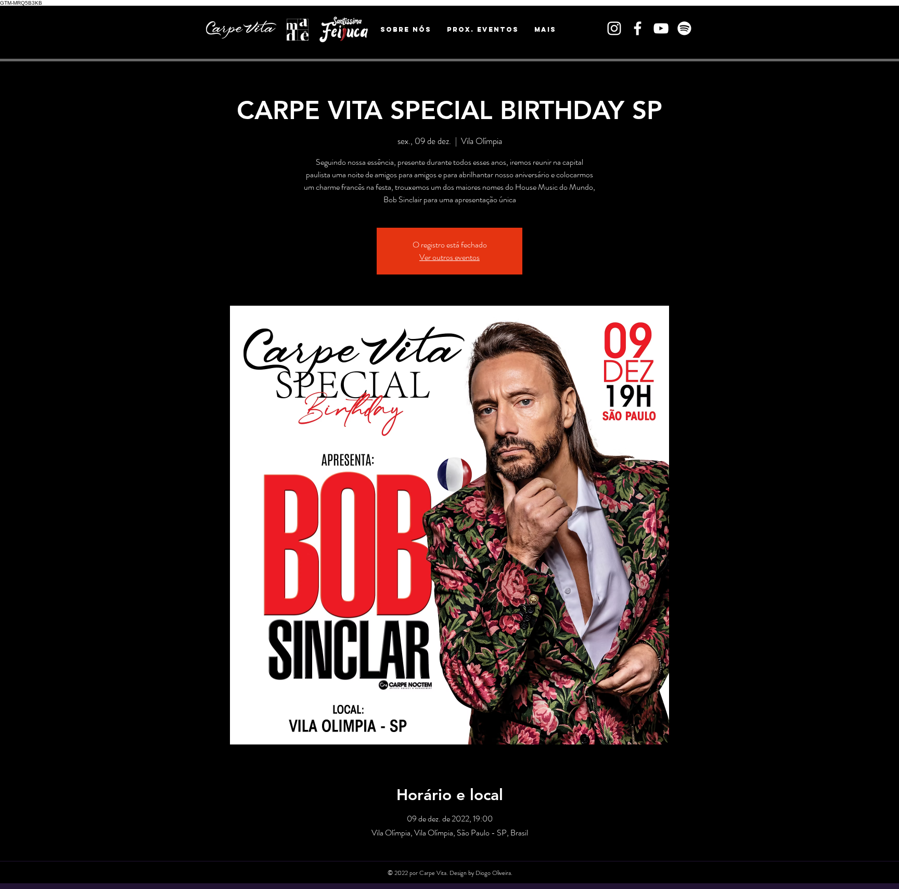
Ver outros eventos (449, 257)
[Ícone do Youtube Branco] (661, 28)
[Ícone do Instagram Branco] (614, 28)
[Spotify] (684, 28)
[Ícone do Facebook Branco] (637, 28)
